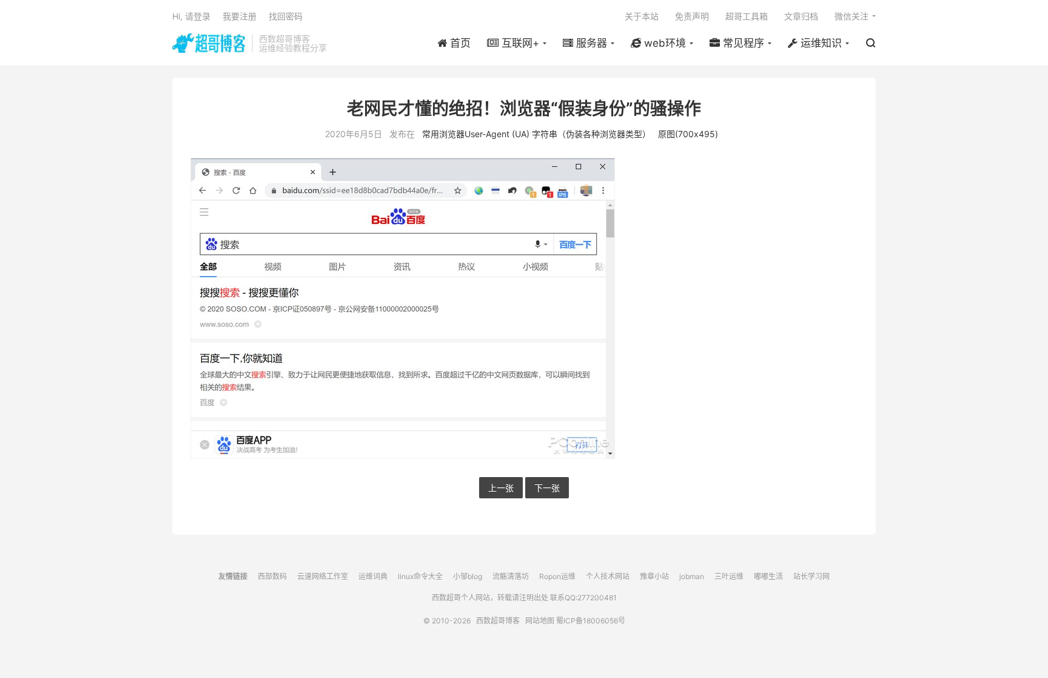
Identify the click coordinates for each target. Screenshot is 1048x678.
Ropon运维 (557, 576)
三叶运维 (729, 576)
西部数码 (272, 576)
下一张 (547, 488)
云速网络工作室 (322, 576)
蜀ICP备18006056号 (590, 620)
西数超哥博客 (209, 43)
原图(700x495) (688, 134)
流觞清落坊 (510, 576)
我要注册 (240, 16)
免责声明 (692, 16)
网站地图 (539, 620)
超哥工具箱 (746, 16)
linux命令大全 (420, 576)
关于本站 (642, 16)
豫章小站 (654, 576)
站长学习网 (811, 576)
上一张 (501, 488)
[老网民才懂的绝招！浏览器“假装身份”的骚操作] (524, 308)
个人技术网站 (608, 576)
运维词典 (373, 576)
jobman (691, 576)
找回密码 (286, 16)
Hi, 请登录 (191, 16)
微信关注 (851, 16)
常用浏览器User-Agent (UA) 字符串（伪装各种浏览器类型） (536, 134)
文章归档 (801, 16)
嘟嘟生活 (768, 576)
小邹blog (467, 576)
